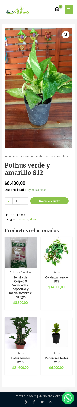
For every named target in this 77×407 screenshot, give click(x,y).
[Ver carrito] (57, 9)
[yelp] (28, 402)
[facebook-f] (36, 402)
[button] (65, 34)
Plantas (18, 156)
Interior (29, 156)
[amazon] (51, 402)
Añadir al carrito (49, 201)
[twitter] (45, 402)
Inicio (8, 156)
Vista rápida (20, 265)
